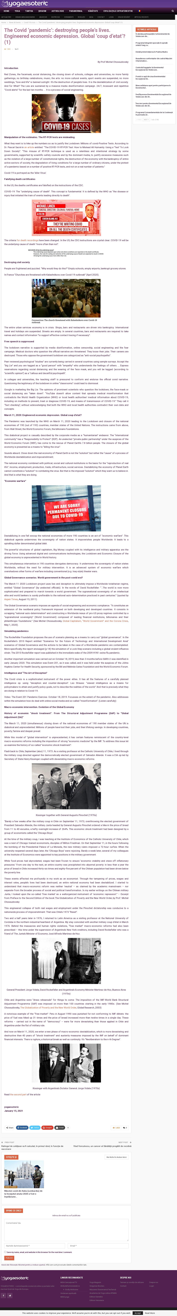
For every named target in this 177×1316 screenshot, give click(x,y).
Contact (101, 17)
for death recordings (27, 240)
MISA (91, 17)
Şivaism (42, 11)
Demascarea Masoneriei (25, 17)
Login (111, 17)
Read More (150, 1313)
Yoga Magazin (95, 1282)
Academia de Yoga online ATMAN (103, 1293)
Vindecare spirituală (68, 1293)
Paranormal (76, 11)
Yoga (17, 11)
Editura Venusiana (97, 1300)
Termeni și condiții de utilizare (132, 1282)
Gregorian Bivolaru (97, 1286)
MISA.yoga (64, 1297)
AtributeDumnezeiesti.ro (70, 1286)
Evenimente (69, 17)
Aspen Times (11, 599)
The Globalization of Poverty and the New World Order (48, 1007)
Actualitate (6, 17)
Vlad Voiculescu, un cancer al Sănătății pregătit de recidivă (102, 1146)
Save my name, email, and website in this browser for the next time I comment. (39, 1252)
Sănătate (93, 11)
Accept (138, 1313)
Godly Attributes (71, 1290)
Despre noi (55, 17)
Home (6, 11)
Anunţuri (43, 17)
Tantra (29, 11)
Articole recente (141, 17)
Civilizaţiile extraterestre (118, 11)
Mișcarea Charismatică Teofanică (103, 1290)
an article (29, 147)
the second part (18, 1094)
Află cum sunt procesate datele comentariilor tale (66, 1264)
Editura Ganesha (96, 1297)
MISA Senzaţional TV (68, 1282)
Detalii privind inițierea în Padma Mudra (151, 52)
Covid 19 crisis (10, 1187)
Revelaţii (81, 17)
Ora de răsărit (124, 17)
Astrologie (58, 11)
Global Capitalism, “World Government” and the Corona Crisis (95, 621)
